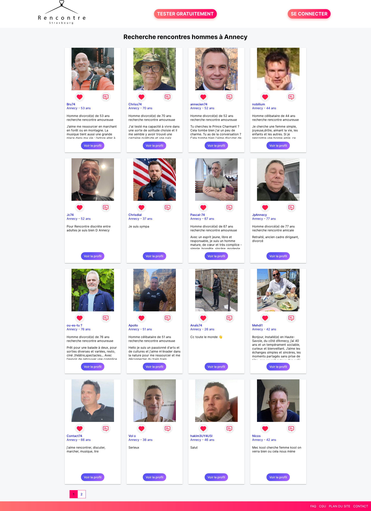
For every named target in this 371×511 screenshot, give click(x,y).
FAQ (313, 506)
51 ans (147, 329)
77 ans (271, 219)
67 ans (209, 219)
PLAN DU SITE (339, 506)
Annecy (72, 108)
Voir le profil (92, 145)
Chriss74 (135, 104)
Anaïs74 (196, 325)
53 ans (86, 108)
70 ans (147, 108)
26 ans (209, 329)
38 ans (147, 440)
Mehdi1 (257, 325)
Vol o (132, 436)
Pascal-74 (197, 215)
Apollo (133, 325)
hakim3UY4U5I (201, 436)
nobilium (258, 104)
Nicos (256, 436)
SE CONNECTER (309, 14)
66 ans (86, 440)
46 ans (209, 440)
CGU (322, 506)
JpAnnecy (259, 215)
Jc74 (70, 215)
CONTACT (360, 506)
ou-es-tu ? (74, 325)
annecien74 (198, 104)
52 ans (209, 108)
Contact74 (74, 436)
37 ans (147, 219)
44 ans (271, 108)
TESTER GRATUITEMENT (185, 14)
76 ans (85, 329)
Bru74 (71, 104)
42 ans (271, 329)
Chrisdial (135, 215)
